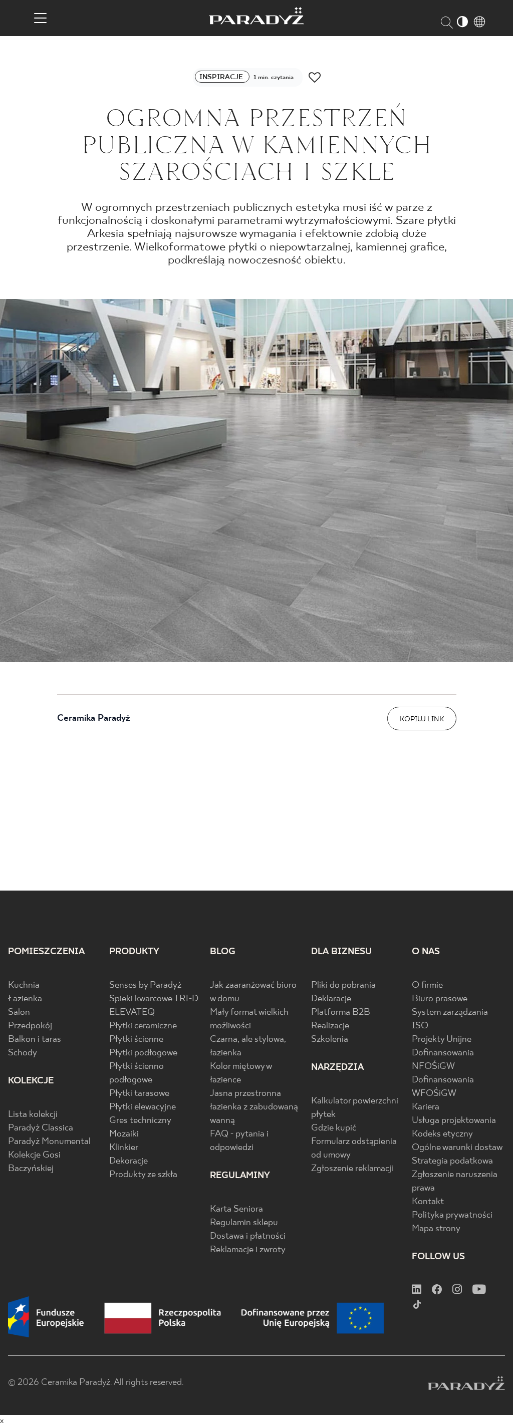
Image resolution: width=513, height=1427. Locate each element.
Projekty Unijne (441, 1039)
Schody (22, 1053)
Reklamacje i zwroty (248, 1250)
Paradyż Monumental (49, 1141)
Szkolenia (329, 1039)
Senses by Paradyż (145, 985)
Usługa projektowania (454, 1120)
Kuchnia (24, 985)
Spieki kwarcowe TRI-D (153, 999)
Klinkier (123, 1148)
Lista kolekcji (33, 1114)
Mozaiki (124, 1134)
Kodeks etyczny (442, 1134)
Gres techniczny (140, 1120)
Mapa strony (436, 1229)
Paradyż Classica (40, 1128)
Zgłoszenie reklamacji (352, 1169)
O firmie (427, 985)
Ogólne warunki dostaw (457, 1148)
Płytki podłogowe (143, 1053)
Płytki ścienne (136, 1039)
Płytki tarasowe (139, 1093)
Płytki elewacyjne (142, 1107)
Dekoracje (128, 1161)
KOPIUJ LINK (422, 719)
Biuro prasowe (439, 999)
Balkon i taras (34, 1039)
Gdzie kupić (333, 1128)
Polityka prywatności (452, 1215)
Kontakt (428, 1202)
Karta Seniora (236, 1209)
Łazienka (25, 999)
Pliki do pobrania (343, 985)
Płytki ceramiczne (143, 1026)
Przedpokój (30, 1026)
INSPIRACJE (222, 77)
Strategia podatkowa (452, 1161)
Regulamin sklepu (244, 1223)
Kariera (425, 1107)
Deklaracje (331, 999)
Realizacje (330, 1026)
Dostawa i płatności (248, 1236)
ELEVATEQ (132, 1012)
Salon (19, 1012)
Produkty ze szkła (143, 1175)
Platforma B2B (340, 1012)
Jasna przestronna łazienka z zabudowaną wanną (254, 1107)
